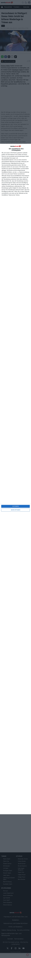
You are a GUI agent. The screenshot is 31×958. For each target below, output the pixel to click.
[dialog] (15, 479)
